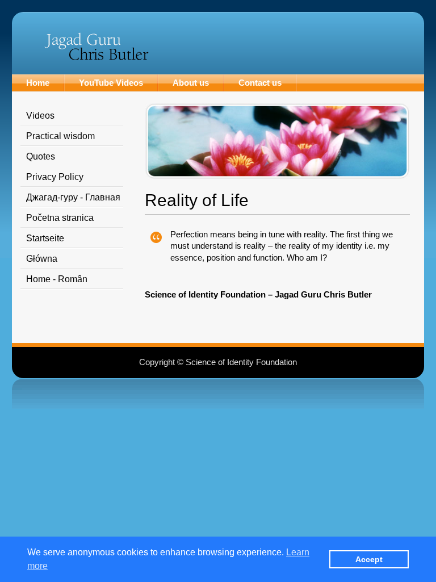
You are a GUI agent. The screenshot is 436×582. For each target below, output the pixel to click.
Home (37, 82)
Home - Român (56, 279)
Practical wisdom (60, 136)
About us (191, 82)
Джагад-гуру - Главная (73, 197)
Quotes (40, 156)
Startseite (45, 238)
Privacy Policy (54, 177)
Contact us (260, 82)
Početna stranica (60, 218)
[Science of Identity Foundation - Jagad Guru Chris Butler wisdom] (96, 57)
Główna (41, 258)
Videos (40, 115)
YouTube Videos (111, 82)
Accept (369, 559)
